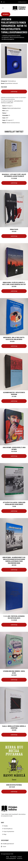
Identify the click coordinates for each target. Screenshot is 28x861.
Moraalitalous (14, 229)
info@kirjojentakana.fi (22, 2)
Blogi (5, 834)
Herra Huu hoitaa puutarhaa (14, 785)
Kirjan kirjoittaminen (9, 831)
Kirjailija (6, 826)
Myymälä (5, 14)
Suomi (4, 2)
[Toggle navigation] (3, 8)
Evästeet (19, 856)
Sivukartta (19, 858)
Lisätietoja (14, 91)
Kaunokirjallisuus (8, 828)
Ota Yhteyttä (13, 856)
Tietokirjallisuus (12, 81)
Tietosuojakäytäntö (11, 858)
